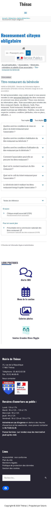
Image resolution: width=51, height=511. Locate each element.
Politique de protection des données (18, 465)
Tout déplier (39, 120)
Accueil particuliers (9, 65)
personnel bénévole (21, 98)
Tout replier (25, 120)
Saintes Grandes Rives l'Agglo (25, 337)
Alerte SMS (26, 279)
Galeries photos (26, 318)
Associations (24, 65)
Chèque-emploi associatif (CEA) (19, 213)
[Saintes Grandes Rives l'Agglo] (26, 330)
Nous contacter (9, 378)
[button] (24, 129)
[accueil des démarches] (23, 48)
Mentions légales (9, 462)
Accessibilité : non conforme (14, 457)
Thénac (26, 4)
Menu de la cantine (25, 299)
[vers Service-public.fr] (30, 59)
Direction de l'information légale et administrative (18, 245)
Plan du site (7, 460)
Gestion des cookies (11, 468)
